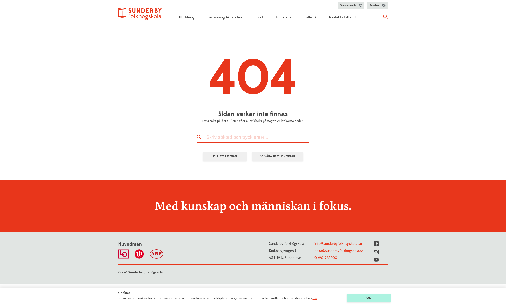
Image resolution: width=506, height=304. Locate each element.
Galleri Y (310, 17)
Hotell (258, 17)
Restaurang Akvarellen (224, 17)
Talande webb (348, 5)
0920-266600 (325, 258)
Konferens (283, 17)
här (315, 297)
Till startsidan (225, 156)
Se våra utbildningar (277, 156)
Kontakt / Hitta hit (342, 17)
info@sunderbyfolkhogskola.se (338, 243)
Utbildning (187, 17)
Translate (374, 5)
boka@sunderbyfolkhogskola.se (338, 251)
